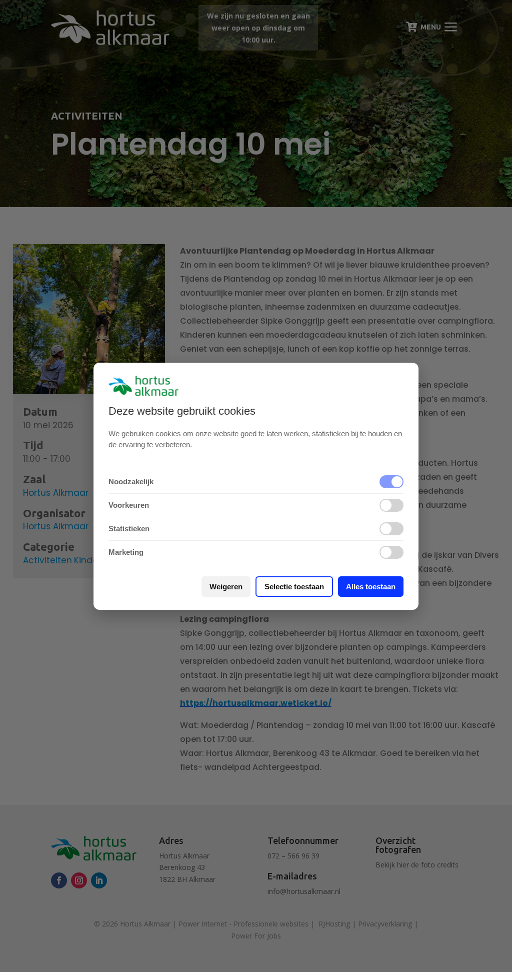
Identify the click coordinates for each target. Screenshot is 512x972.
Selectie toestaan (294, 586)
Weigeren (226, 586)
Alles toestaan (371, 586)
